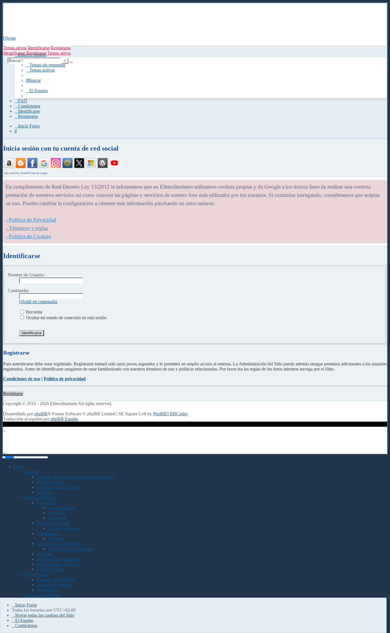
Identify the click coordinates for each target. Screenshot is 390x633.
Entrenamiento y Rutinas (59, 543)
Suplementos (48, 533)
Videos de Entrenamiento (70, 548)
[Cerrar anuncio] (382, 184)
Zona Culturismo (40, 497)
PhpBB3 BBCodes (170, 413)
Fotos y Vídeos (50, 569)
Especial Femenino (54, 584)
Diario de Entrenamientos (60, 559)
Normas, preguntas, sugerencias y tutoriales (75, 476)
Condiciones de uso (21, 378)
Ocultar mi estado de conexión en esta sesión (65, 317)
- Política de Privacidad (31, 220)
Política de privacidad (65, 378)
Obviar (9, 38)
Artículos (56, 512)
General (32, 471)
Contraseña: (18, 290)
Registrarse (61, 47)
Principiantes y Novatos (58, 564)
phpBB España (64, 418)
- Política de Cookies (28, 236)
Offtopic (44, 492)
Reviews (56, 538)
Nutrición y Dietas (53, 523)
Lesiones (45, 553)
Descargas (57, 517)
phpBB (40, 413)
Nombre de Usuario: (26, 274)
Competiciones (61, 507)
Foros (19, 466)
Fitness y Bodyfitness (56, 579)
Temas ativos (15, 47)
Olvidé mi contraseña (38, 301)
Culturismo (47, 502)
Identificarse (39, 47)
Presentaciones (50, 482)
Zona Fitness (36, 574)
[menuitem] (45, 64)
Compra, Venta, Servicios (60, 487)
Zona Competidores (43, 594)
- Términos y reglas (27, 228)
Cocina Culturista (63, 528)
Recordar (34, 312)
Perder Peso (47, 589)
